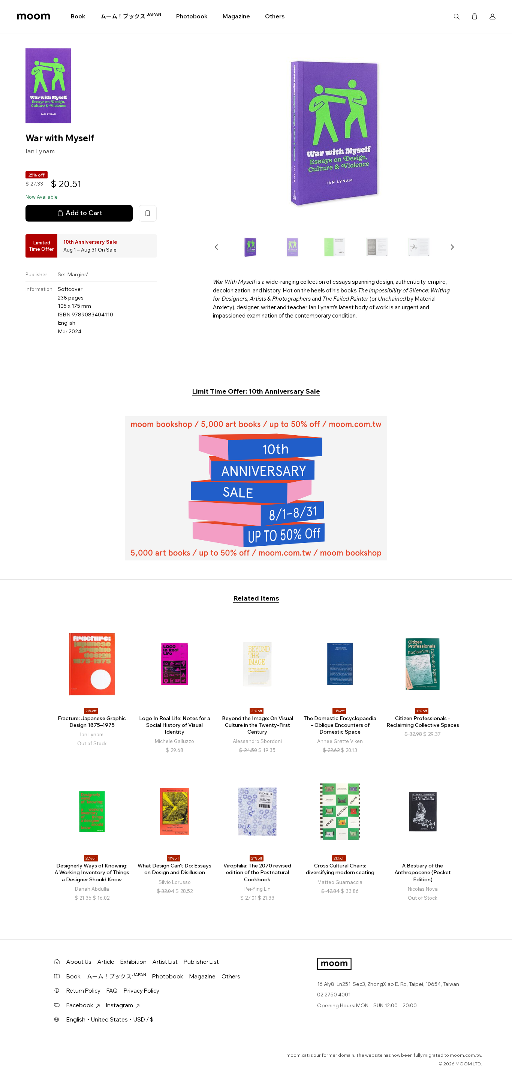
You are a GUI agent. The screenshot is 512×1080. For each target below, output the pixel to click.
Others (274, 16)
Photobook (192, 16)
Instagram (119, 1005)
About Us (78, 961)
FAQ (112, 990)
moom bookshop (33, 16)
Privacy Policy (141, 990)
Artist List (165, 961)
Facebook (79, 1005)
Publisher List (201, 961)
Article (105, 961)
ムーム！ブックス (130, 16)
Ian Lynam (40, 151)
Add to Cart (84, 212)
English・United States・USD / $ (109, 1019)
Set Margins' (73, 274)
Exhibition (133, 961)
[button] (216, 247)
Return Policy (83, 990)
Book (78, 16)
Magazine (236, 16)
